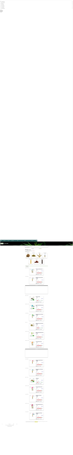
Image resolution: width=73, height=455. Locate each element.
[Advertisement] (36, 290)
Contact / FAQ (1, 10)
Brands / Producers (3, 2)
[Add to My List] (30, 269)
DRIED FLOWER (26, 295)
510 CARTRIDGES (26, 276)
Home (25, 247)
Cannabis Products (3, 1)
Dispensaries (12, 240)
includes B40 (27, 251)
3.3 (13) (37, 271)
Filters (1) (40, 248)
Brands (8, 240)
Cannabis (4, 240)
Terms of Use (1, 11)
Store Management (3, 8)
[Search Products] (18, 240)
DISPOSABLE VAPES (27, 331)
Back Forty (42, 298)
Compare (41, 274)
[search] (25, 246)
